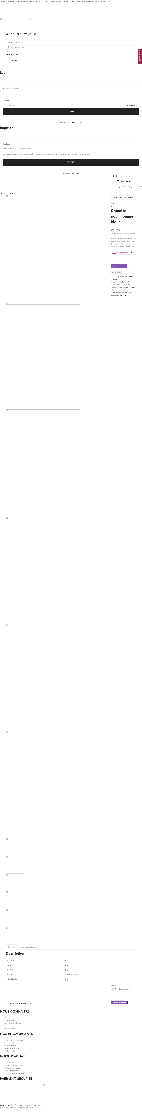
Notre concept (9, 1020)
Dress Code (122, 197)
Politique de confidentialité (12, 1023)
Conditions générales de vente (14, 1073)
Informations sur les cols (12, 1068)
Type (120, 295)
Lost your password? (132, 105)
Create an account (77, 122)
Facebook (114, 282)
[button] (12, 193)
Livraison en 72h (9, 1043)
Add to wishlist (116, 272)
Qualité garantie (9, 1051)
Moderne (118, 293)
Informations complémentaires (28, 947)
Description (11, 947)
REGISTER (71, 162)
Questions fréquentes (11, 1071)
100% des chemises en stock (13, 1040)
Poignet (124, 293)
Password (7, 100)
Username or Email (10, 89)
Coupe (123, 290)
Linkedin (125, 282)
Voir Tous (14, 60)
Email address (9, 144)
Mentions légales (9, 1028)
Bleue (120, 287)
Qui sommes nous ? (10, 1018)
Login (77, 173)
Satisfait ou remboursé (11, 1048)
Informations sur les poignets (13, 1065)
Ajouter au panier (119, 266)
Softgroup (41, 1108)
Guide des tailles (9, 1063)
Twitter (120, 282)
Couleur (117, 290)
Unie (124, 295)
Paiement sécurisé (10, 1046)
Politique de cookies (10, 1026)
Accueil (114, 197)
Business (130, 197)
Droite (113, 293)
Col (130, 287)
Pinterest (130, 282)
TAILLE (114, 253)
